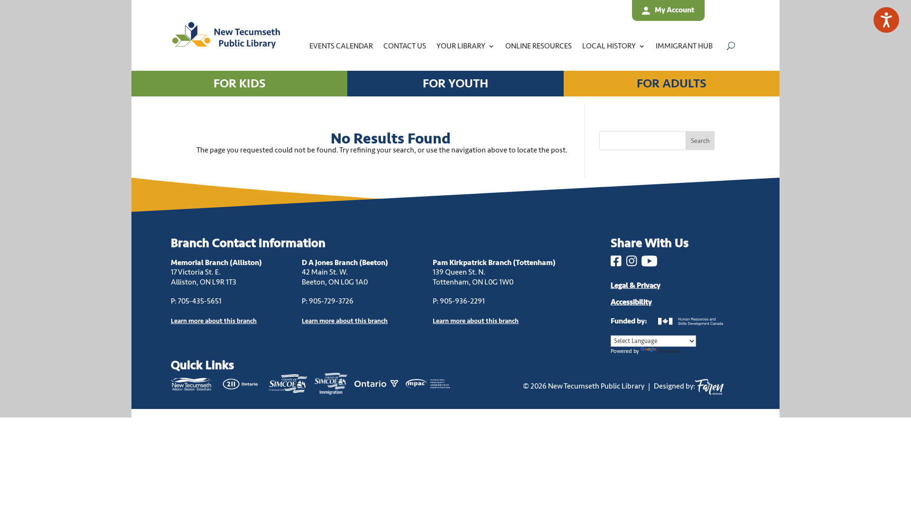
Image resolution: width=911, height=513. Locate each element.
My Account (674, 10)
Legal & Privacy (635, 285)
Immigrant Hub (684, 46)
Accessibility (631, 302)
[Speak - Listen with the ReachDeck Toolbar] (886, 20)
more (214, 321)
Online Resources (538, 46)
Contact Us (404, 46)
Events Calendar (341, 46)
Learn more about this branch (345, 321)
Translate (669, 351)
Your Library (461, 46)
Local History (609, 46)
